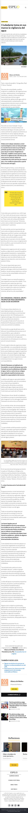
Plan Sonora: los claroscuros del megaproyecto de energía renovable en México (14, 670)
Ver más (14, 689)
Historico (14, 789)
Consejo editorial (14, 780)
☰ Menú (4, 7)
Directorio (14, 784)
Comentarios (13, 694)
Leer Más (7, 119)
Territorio (4, 21)
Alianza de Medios (16, 681)
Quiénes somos (14, 775)
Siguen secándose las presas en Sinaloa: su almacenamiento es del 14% (15, 665)
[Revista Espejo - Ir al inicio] (14, 772)
